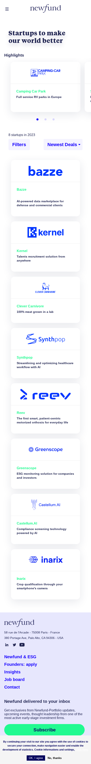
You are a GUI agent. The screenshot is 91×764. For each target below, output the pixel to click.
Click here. (82, 749)
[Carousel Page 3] (53, 119)
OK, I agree (36, 758)
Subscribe (44, 729)
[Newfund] (45, 8)
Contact (12, 687)
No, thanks (55, 758)
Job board (14, 679)
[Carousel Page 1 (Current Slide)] (37, 119)
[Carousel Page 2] (45, 119)
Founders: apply (20, 664)
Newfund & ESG (20, 656)
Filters (19, 144)
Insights (12, 672)
